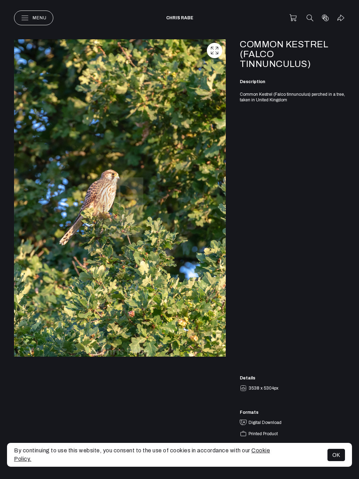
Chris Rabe (179, 17)
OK (336, 455)
